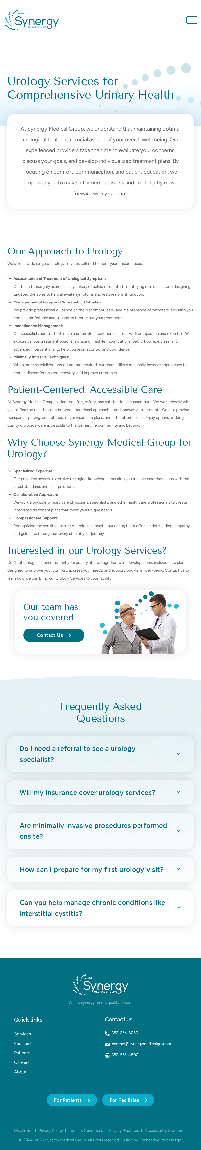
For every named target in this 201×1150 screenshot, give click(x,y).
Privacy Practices (124, 1130)
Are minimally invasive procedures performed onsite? (93, 831)
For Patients (68, 1100)
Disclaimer (23, 1130)
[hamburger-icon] (191, 20)
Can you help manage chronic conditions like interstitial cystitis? (92, 908)
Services (22, 1034)
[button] (100, 754)
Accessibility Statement (166, 1130)
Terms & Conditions (86, 1130)
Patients (22, 1052)
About (20, 1072)
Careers (21, 1062)
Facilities (22, 1043)
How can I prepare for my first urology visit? (91, 869)
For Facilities (124, 1100)
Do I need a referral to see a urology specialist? (78, 754)
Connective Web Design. (160, 1140)
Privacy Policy (51, 1130)
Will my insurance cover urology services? (87, 792)
